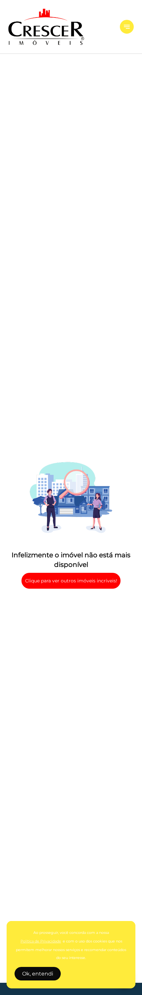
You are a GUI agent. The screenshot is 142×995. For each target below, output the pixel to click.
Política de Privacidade (40, 941)
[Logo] (60, 26)
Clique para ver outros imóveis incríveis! (71, 581)
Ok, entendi (37, 974)
